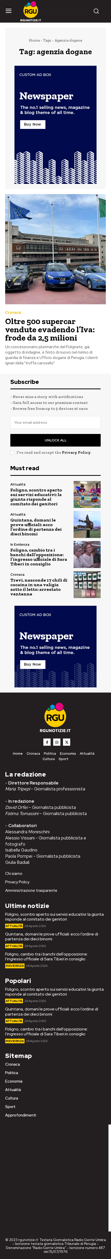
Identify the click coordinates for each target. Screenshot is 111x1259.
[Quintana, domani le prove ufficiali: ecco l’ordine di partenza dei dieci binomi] (87, 524)
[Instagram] (56, 742)
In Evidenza (19, 544)
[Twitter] (66, 742)
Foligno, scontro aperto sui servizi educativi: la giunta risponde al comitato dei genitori (36, 497)
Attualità (18, 484)
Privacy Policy (76, 452)
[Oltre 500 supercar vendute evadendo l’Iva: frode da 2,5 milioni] (55, 249)
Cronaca (13, 313)
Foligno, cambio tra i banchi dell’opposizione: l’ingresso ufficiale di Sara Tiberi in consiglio (38, 557)
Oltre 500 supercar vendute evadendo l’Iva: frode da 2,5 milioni (50, 329)
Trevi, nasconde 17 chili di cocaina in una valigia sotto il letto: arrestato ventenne (38, 587)
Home (34, 40)
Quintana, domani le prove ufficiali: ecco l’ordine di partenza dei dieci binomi (36, 527)
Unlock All (56, 440)
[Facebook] (47, 742)
